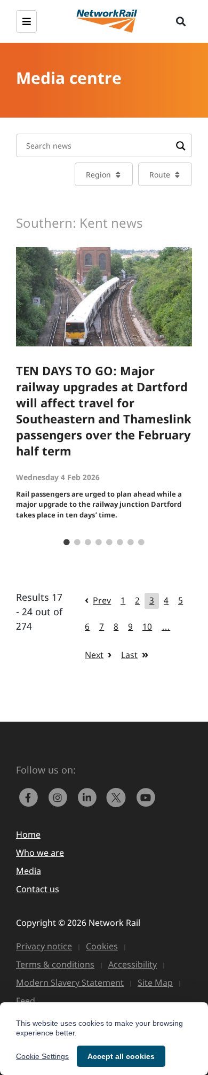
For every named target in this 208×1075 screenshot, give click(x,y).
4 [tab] (98, 542)
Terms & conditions (55, 964)
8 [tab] (141, 542)
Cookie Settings (42, 1056)
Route (159, 174)
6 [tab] (120, 542)
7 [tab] (130, 542)
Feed (25, 1001)
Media (28, 871)
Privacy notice (44, 946)
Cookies (102, 946)
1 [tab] (66, 542)
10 (147, 626)
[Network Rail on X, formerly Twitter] (118, 796)
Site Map (155, 982)
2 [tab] (77, 542)
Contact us (37, 889)
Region (98, 174)
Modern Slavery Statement (70, 982)
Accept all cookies (121, 1056)
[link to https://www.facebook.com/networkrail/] (30, 796)
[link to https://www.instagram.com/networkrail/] (60, 796)
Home (28, 834)
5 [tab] (109, 542)
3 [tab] (88, 542)
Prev (102, 600)
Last (129, 655)
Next (94, 655)
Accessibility (132, 964)
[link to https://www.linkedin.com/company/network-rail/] (89, 796)
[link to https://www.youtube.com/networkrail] (146, 796)
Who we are (40, 853)
